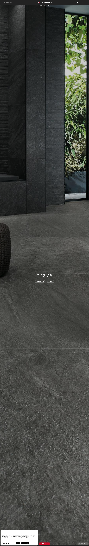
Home (41, 5)
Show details (6, 543)
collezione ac (44, 5)
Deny (18, 543)
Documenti (51, 281)
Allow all (33, 543)
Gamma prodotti (40, 281)
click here (26, 540)
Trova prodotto (45, 543)
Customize (24, 543)
